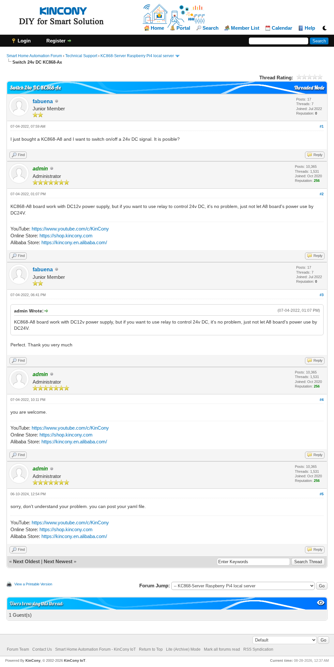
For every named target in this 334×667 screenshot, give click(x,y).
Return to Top (151, 649)
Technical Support (81, 56)
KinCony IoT (74, 660)
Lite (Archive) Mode (183, 649)
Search (211, 28)
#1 (322, 126)
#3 (322, 295)
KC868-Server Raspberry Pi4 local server (137, 56)
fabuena (43, 101)
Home (157, 28)
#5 (322, 494)
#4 (322, 400)
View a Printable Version (33, 584)
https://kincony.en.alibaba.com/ (74, 242)
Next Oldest (26, 561)
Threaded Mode (309, 88)
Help (310, 28)
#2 (322, 194)
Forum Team (18, 649)
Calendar (282, 28)
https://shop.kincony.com (66, 235)
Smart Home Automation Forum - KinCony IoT (95, 649)
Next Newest (58, 561)
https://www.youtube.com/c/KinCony (70, 228)
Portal (183, 28)
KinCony (32, 660)
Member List (245, 28)
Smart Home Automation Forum (34, 56)
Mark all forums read (222, 649)
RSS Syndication (258, 649)
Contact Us (42, 649)
